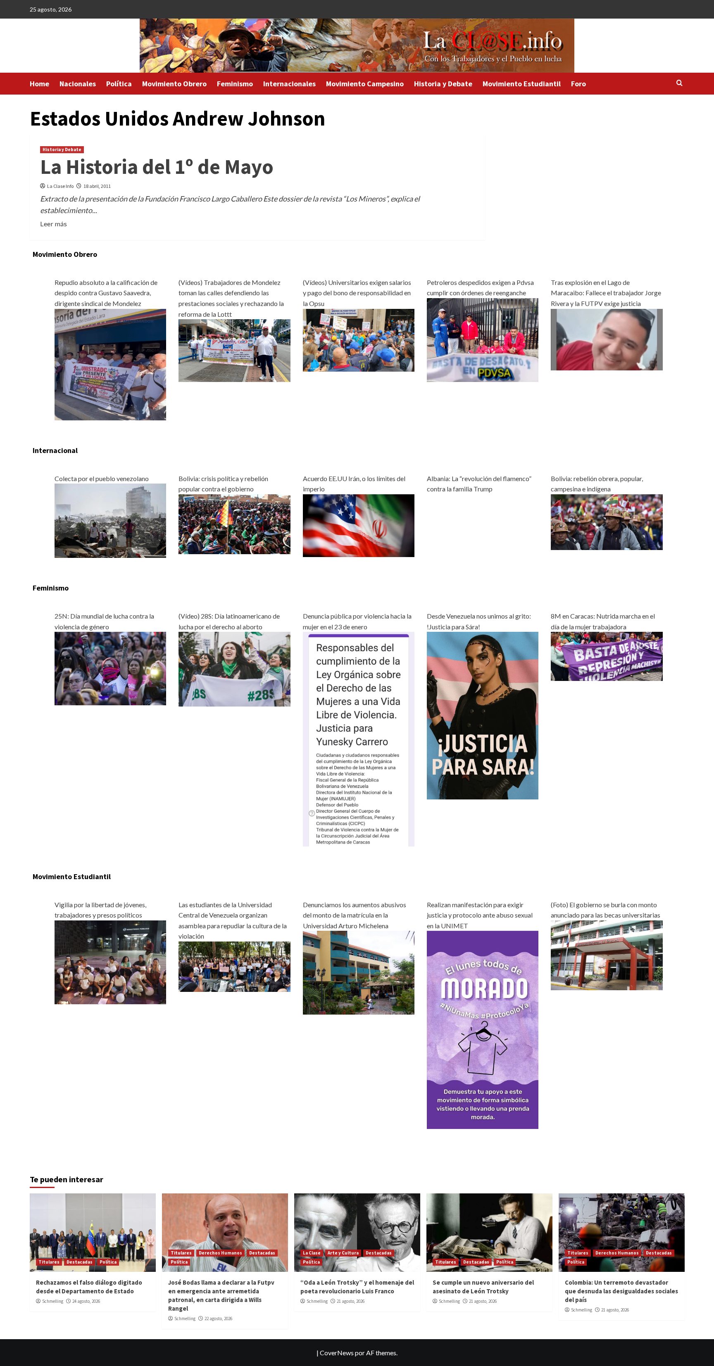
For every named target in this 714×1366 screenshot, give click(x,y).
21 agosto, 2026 (350, 1301)
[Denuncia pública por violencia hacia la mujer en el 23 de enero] (358, 738)
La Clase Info (60, 186)
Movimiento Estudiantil (522, 83)
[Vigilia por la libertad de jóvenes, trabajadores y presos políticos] (110, 961)
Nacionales (78, 83)
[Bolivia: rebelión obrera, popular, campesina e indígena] (606, 521)
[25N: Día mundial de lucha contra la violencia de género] (110, 667)
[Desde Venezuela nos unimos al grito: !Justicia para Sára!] (482, 715)
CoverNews (337, 1353)
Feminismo (235, 83)
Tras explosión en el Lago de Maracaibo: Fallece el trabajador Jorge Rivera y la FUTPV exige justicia (606, 292)
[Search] (679, 83)
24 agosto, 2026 (86, 1301)
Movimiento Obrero (174, 83)
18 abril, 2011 (97, 186)
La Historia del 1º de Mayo (157, 167)
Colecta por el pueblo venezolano (102, 478)
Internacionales (289, 83)
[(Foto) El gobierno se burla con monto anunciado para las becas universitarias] (606, 954)
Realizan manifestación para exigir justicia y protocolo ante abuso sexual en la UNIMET (480, 915)
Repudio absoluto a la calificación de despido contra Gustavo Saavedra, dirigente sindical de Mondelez (106, 292)
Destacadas (80, 1262)
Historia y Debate (443, 83)
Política (119, 83)
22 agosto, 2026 (218, 1318)
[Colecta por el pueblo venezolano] (110, 520)
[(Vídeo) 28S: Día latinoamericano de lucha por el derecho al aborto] (234, 668)
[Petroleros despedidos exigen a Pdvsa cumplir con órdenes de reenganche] (482, 339)
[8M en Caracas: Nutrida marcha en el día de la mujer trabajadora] (606, 655)
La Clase (312, 1253)
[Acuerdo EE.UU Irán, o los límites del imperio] (358, 525)
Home (39, 83)
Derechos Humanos (220, 1253)
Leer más (53, 224)
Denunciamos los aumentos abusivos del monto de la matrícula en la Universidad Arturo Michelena (354, 915)
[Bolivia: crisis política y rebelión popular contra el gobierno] (234, 523)
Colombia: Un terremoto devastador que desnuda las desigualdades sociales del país (621, 1291)
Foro (578, 83)
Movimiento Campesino (365, 83)
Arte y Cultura (343, 1253)
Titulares (49, 1262)
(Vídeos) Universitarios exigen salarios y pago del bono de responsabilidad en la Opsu (357, 292)
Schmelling (52, 1301)
